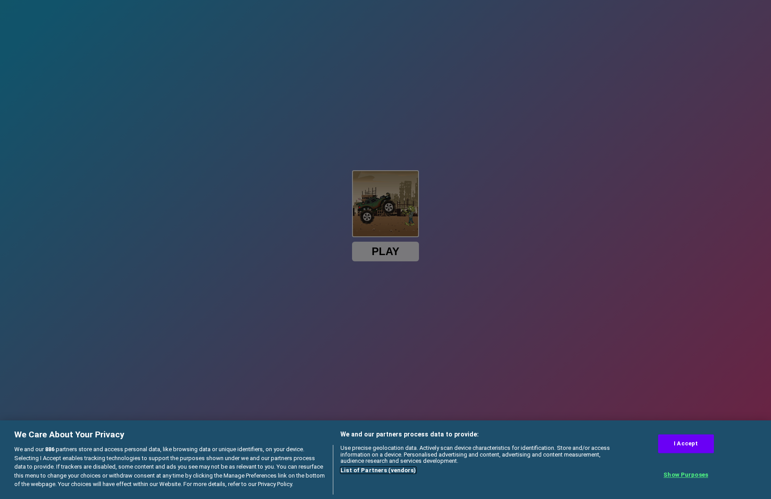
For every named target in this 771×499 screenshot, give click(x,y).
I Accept (686, 443)
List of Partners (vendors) (378, 470)
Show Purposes (685, 474)
